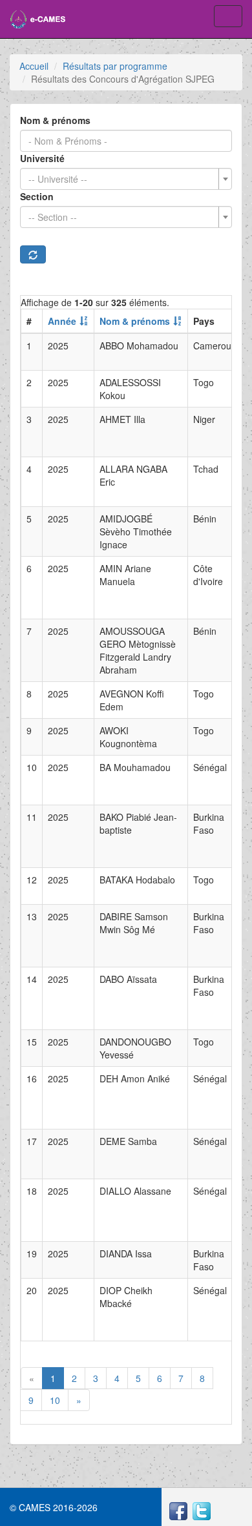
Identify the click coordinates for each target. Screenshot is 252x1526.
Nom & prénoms (55, 120)
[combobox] (126, 179)
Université (42, 158)
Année (62, 320)
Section (37, 196)
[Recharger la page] (33, 254)
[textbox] (122, 178)
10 (55, 1400)
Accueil (33, 65)
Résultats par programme (115, 65)
